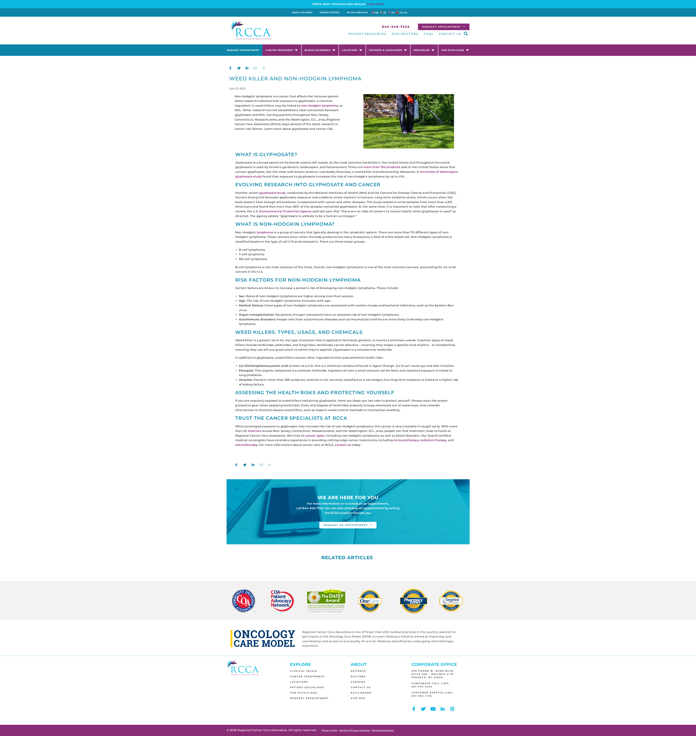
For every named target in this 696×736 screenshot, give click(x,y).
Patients (358, 671)
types (320, 435)
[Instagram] (452, 709)
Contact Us (361, 687)
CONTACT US (450, 34)
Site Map (358, 698)
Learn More (375, 4)
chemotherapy (246, 445)
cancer (310, 435)
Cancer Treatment (279, 50)
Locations (349, 50)
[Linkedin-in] (442, 709)
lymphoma (264, 232)
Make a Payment (302, 12)
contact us (343, 445)
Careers (358, 682)
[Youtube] (433, 709)
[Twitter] (423, 709)
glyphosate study (272, 193)
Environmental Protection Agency (285, 211)
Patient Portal (330, 12)
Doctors (358, 676)
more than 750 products (381, 167)
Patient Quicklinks (307, 687)
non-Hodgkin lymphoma (319, 105)
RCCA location (341, 513)
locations (255, 431)
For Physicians (452, 50)
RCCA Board (361, 692)
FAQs (428, 34)
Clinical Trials (303, 671)
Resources (422, 50)
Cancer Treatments (307, 676)
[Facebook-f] (413, 709)
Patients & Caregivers (385, 50)
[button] (465, 33)
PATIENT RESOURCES (367, 34)
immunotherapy (406, 440)
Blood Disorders (318, 50)
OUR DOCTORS (405, 34)
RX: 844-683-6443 (357, 12)
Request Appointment (243, 50)
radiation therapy (433, 440)
